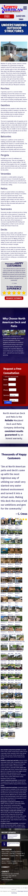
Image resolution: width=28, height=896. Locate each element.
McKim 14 (10, 547)
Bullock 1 (3, 624)
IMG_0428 (3, 692)
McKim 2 (10, 586)
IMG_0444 (10, 663)
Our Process (4, 855)
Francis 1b (18, 702)
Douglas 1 (17, 711)
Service (6, 395)
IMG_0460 (3, 663)
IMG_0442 (10, 673)
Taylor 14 (10, 518)
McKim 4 (17, 576)
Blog (17, 855)
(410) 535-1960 (9, 879)
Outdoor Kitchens (12, 863)
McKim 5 (10, 576)
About (7, 851)
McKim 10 (17, 557)
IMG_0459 (18, 663)
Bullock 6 (10, 624)
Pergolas (13, 861)
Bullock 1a (10, 731)
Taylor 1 (17, 537)
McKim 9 (3, 566)
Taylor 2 (10, 537)
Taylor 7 (17, 518)
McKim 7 (17, 566)
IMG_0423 (10, 702)
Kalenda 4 (12, 644)
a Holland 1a (4, 634)
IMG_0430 (10, 682)
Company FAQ (20, 853)
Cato (2, 731)
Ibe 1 (9, 605)
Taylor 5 (10, 528)
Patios (8, 861)
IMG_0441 (17, 673)
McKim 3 (3, 586)
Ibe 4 (9, 595)
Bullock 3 (10, 615)
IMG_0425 (17, 692)
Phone (5, 390)
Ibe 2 (2, 605)
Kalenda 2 (19, 644)
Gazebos (3, 863)
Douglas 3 (3, 711)
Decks (3, 861)
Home (3, 851)
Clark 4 (3, 721)
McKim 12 (3, 557)
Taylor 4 (17, 528)
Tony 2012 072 (4, 644)
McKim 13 (17, 547)
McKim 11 (10, 557)
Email (5, 385)
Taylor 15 (3, 518)
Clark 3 (10, 721)
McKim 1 (17, 586)
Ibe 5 (16, 605)
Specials (12, 853)
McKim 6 (3, 576)
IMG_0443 (3, 673)
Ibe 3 (16, 595)
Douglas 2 (10, 711)
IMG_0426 (10, 692)
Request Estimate (7, 16)
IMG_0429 (18, 682)
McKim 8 (10, 566)
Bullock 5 (17, 624)
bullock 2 (17, 615)
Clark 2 (17, 721)
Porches (20, 861)
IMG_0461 (17, 653)
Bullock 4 (3, 615)
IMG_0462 (10, 653)
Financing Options (16, 851)
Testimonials (4, 853)
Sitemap (22, 855)
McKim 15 (3, 595)
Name (5, 379)
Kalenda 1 (3, 653)
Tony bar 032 (20, 634)
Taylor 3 (3, 537)
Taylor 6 (3, 528)
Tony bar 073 (12, 634)
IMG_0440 (3, 682)
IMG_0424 (3, 702)
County (6, 400)
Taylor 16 (3, 547)
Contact (12, 855)
